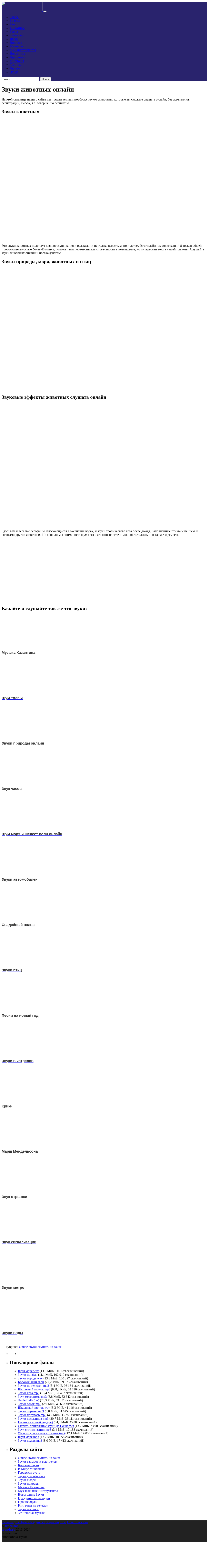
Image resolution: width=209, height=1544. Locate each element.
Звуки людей (27, 1480)
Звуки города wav (30, 1378)
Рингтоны (17, 61)
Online (14, 17)
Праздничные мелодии (34, 1498)
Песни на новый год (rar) (35, 1422)
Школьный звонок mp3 (34, 1389)
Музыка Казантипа (31, 1487)
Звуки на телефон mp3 (33, 1385)
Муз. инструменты (23, 50)
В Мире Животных (31, 1469)
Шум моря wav (28, 1371)
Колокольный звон (31, 1382)
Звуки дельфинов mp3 (33, 1418)
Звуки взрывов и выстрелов (37, 1461)
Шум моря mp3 (28, 1437)
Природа (16, 42)
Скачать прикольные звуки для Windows (46, 1426)
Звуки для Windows (31, 1476)
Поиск (45, 79)
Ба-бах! (15, 20)
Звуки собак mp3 (29, 1404)
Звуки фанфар (27, 1374)
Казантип (16, 46)
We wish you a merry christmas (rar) (41, 1433)
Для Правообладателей (29, 1522)
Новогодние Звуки (31, 1494)
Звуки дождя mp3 (30, 1440)
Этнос (14, 72)
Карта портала (56, 1522)
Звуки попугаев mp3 (32, 1415)
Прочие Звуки (28, 1502)
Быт (12, 24)
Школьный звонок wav (34, 1407)
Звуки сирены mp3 (31, 1411)
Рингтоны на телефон (33, 1505)
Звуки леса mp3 (28, 1393)
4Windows (17, 35)
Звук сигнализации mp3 (34, 1429)
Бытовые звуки (28, 1465)
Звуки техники (28, 1509)
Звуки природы (28, 1483)
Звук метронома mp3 (32, 1396)
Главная (7, 1522)
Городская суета (29, 1472)
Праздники (17, 57)
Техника (15, 64)
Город (14, 31)
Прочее (15, 68)
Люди (14, 39)
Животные (17, 28)
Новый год (17, 53)
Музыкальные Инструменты (38, 1491)
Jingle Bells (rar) (28, 1400)
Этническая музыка (31, 1513)
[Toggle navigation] (45, 11)
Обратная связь (77, 1522)
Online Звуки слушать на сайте (40, 1347)
